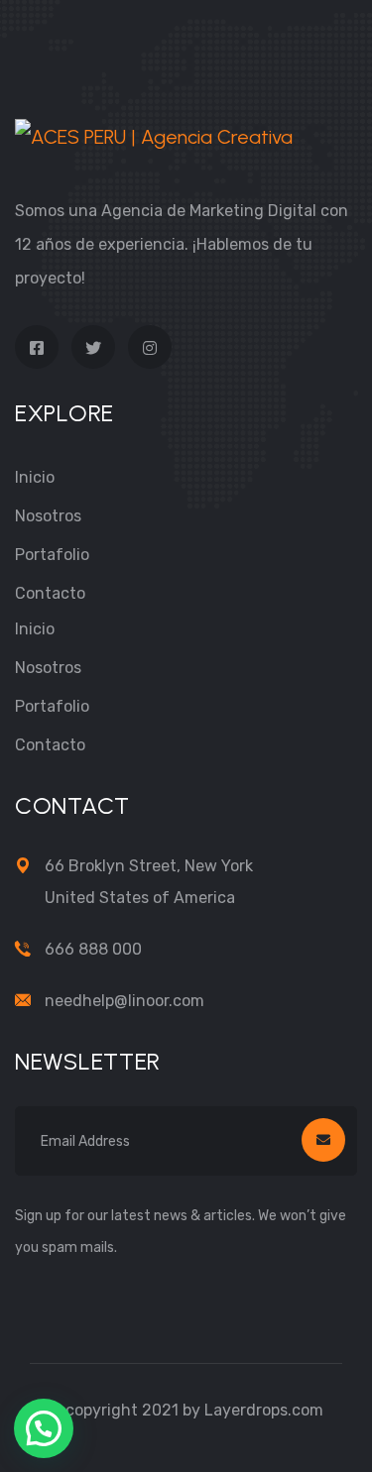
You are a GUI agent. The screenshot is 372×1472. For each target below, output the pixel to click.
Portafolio (52, 554)
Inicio (35, 477)
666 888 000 (93, 949)
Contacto (50, 593)
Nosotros (48, 516)
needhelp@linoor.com (124, 1000)
